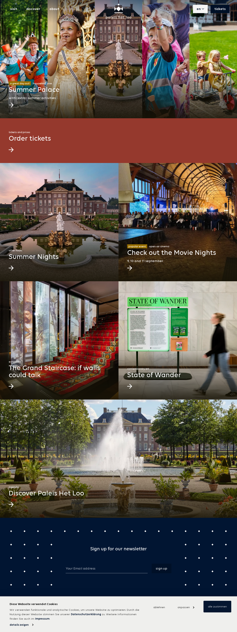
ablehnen (159, 607)
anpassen (184, 607)
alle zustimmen (217, 606)
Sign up (161, 568)
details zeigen (19, 624)
